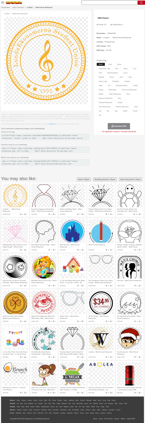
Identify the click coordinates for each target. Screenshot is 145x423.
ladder (135, 85)
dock (121, 77)
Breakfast (18, 413)
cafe (130, 77)
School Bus (63, 410)
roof (128, 94)
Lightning (71, 400)
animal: (12, 403)
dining (101, 90)
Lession (118, 410)
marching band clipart (130, 179)
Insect (86, 403)
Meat (50, 413)
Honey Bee (79, 403)
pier (117, 68)
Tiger (116, 403)
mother (38, 406)
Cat (35, 403)
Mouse (101, 403)
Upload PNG (131, 419)
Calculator (111, 410)
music (101, 64)
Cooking (102, 413)
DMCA (123, 419)
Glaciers (59, 400)
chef (100, 73)
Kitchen (76, 413)
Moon (77, 400)
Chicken (40, 403)
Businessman (45, 406)
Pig (106, 403)
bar (108, 111)
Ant (18, 403)
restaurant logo (104, 68)
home (119, 64)
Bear (21, 403)
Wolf (125, 403)
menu (126, 68)
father (88, 406)
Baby (22, 406)
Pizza (87, 413)
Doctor (52, 406)
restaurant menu (122, 85)
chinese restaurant (105, 102)
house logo (103, 81)
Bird (26, 403)
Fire (50, 400)
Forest (113, 400)
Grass (65, 400)
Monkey (95, 403)
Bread (97, 413)
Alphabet (104, 410)
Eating (92, 413)
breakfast (116, 81)
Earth (45, 400)
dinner (112, 77)
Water (94, 400)
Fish (69, 403)
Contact (116, 419)
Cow (45, 403)
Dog (49, 403)
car (109, 85)
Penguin (110, 403)
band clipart (83, 179)
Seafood (63, 413)
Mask (18, 406)
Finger (102, 406)
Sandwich (56, 413)
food (110, 64)
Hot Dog (109, 413)
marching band (113, 73)
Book (30, 410)
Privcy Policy (108, 419)
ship (119, 98)
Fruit (46, 413)
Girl (80, 406)
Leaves (29, 400)
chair (136, 106)
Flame (54, 400)
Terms (101, 419)
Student (19, 410)
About (95, 419)
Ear (57, 406)
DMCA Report (103, 18)
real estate (112, 90)
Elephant (64, 403)
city (100, 111)
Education (56, 410)
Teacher (25, 410)
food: (12, 413)
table (100, 85)
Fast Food (40, 413)
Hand (107, 406)
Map (69, 410)
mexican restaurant (105, 98)
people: (12, 406)
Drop (108, 400)
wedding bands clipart (104, 179)
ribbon (101, 94)
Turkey (121, 403)
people (120, 102)
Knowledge (75, 410)
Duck (53, 403)
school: (12, 410)
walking (66, 406)
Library (82, 410)
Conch (41, 400)
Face (97, 406)
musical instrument (122, 106)
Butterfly (30, 403)
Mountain (89, 400)
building (101, 77)
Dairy (24, 413)
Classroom (37, 410)
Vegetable (70, 413)
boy (83, 406)
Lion (90, 403)
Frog (73, 403)
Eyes (60, 406)
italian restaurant (115, 94)
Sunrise (82, 400)
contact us (52, 124)
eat (100, 115)
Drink (34, 413)
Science (88, 410)
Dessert (29, 413)
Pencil (49, 410)
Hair (76, 406)
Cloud (104, 400)
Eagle (58, 403)
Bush (99, 400)
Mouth (93, 406)
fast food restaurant (129, 90)
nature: (12, 400)
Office (98, 410)
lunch (125, 73)
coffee (125, 111)
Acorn (18, 400)
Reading (43, 410)
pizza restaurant (104, 106)
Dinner (82, 413)
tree (134, 68)
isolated (127, 81)
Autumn (24, 400)
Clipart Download (18, 7)
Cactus (35, 400)
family (135, 111)
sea (116, 111)
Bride (27, 406)
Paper (94, 410)
